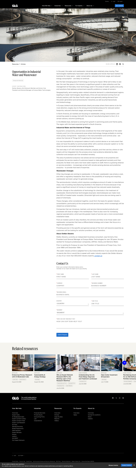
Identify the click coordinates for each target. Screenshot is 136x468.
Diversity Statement (66, 461)
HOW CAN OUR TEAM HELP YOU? (65, 318)
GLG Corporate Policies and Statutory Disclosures (44, 461)
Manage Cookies (113, 465)
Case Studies (58, 417)
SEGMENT (59, 310)
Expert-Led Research (18, 422)
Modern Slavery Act (76, 461)
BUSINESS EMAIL (61, 292)
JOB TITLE (94, 301)
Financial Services (39, 413)
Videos (56, 421)
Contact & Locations (94, 415)
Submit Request (62, 334)
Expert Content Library (19, 419)
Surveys (14, 424)
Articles (56, 415)
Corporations (38, 421)
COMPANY (59, 283)
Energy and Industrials (18, 80)
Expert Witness (16, 432)
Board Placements (17, 428)
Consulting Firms (39, 417)
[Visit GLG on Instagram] (119, 398)
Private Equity (38, 415)
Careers (107, 1)
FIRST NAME (60, 274)
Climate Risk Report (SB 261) (87, 461)
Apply (75, 415)
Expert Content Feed (18, 421)
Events (14, 434)
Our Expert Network (18, 440)
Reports (56, 419)
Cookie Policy (29, 461)
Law (35, 419)
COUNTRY (59, 300)
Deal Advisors (16, 430)
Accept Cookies (126, 465)
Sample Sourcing (17, 426)
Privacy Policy (15, 461)
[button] (113, 1)
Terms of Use (22, 461)
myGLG (14, 436)
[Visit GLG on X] (116, 398)
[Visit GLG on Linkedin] (113, 398)
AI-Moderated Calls (18, 417)
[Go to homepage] (15, 398)
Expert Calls (16, 415)
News (90, 417)
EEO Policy (58, 461)
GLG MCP (15, 438)
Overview (15, 413)
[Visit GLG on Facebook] (123, 398)
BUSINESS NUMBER (97, 283)
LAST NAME (94, 274)
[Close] (134, 465)
